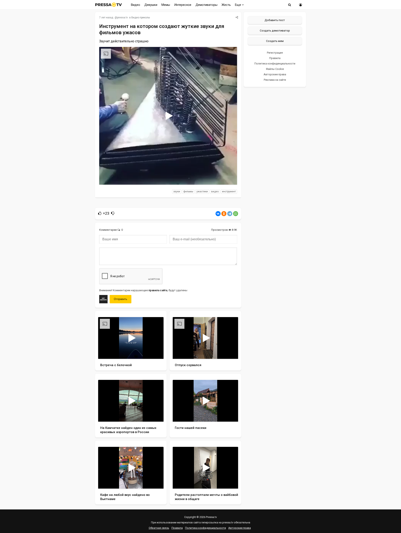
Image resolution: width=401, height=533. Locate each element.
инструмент (229, 191)
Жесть (226, 5)
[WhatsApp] (235, 213)
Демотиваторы (206, 5)
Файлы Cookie (275, 69)
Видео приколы (140, 17)
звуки (176, 191)
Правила (274, 58)
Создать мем (275, 41)
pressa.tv (122, 17)
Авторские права (275, 74)
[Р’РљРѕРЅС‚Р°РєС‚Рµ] (218, 213)
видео (215, 191)
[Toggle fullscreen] (229, 177)
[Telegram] (229, 213)
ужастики (202, 191)
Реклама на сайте (275, 79)
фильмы (188, 191)
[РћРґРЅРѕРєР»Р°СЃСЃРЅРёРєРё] (223, 213)
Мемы (165, 5)
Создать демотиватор (275, 30)
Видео (135, 5)
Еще (238, 5)
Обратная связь (159, 527)
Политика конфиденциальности (274, 63)
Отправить (120, 299)
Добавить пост (275, 20)
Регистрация (275, 52)
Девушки (150, 5)
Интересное (182, 5)
